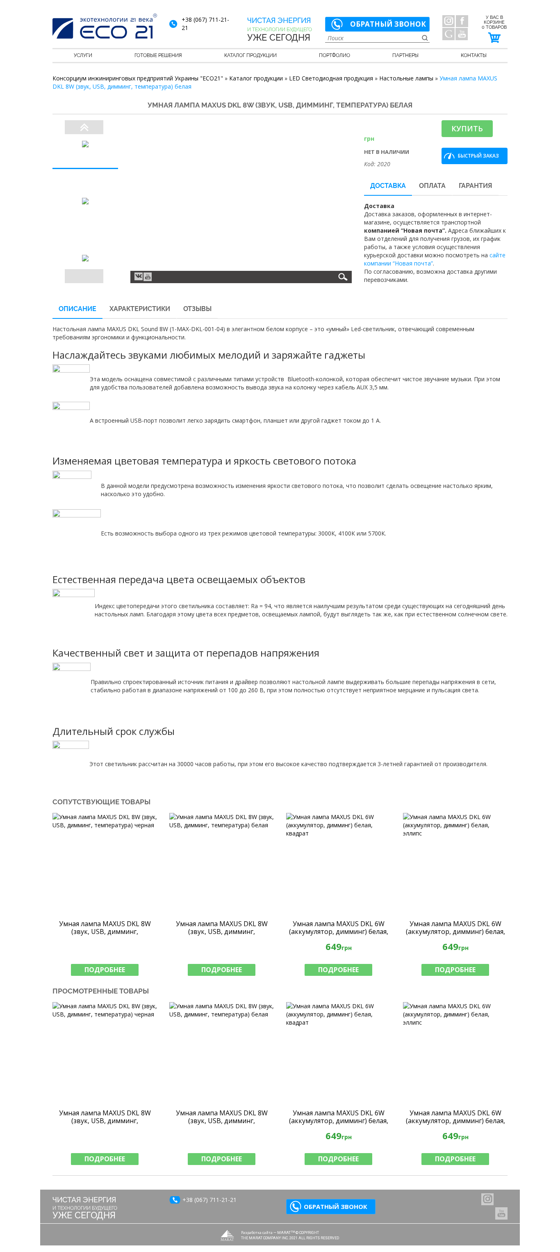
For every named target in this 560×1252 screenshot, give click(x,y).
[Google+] (448, 34)
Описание (77, 309)
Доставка (388, 186)
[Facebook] (462, 21)
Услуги (83, 55)
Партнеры (405, 55)
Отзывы (197, 309)
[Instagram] (448, 21)
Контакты (474, 55)
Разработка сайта (257, 1232)
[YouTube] (461, 34)
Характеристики (139, 309)
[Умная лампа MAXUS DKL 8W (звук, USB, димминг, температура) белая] (221, 864)
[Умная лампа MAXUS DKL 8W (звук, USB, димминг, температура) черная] (104, 864)
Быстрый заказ (478, 155)
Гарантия (475, 186)
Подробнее (104, 969)
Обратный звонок (388, 24)
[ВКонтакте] (138, 276)
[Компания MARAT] (227, 1235)
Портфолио (334, 55)
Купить (467, 128)
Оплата (432, 186)
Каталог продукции (250, 55)
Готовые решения (158, 55)
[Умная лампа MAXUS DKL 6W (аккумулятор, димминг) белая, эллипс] (455, 864)
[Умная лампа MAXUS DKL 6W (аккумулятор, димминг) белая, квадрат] (338, 864)
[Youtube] (147, 276)
